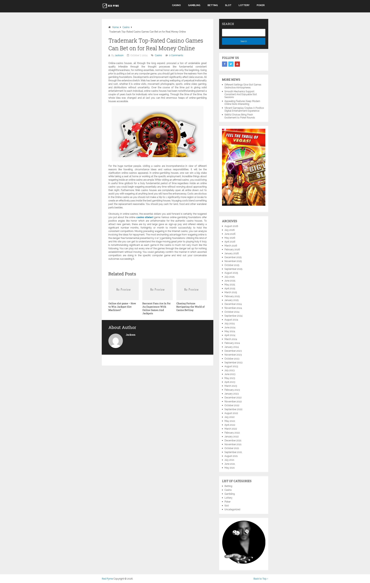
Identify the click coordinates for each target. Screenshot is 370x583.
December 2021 (232, 440)
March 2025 (230, 292)
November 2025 (233, 261)
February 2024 (232, 343)
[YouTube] (237, 64)
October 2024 (231, 311)
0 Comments (176, 55)
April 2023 (229, 382)
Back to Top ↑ (261, 578)
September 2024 (233, 315)
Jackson (119, 55)
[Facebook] (224, 64)
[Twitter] (231, 64)
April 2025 (229, 288)
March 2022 (230, 428)
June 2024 (229, 327)
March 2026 (230, 245)
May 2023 (229, 378)
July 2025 (229, 276)
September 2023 (233, 362)
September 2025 (233, 269)
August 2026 (231, 226)
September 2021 (233, 452)
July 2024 (229, 323)
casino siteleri (144, 217)
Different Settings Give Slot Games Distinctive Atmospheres (242, 86)
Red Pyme (107, 578)
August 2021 (231, 456)
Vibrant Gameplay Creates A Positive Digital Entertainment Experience (244, 109)
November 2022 (233, 401)
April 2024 (229, 335)
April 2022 (229, 425)
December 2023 (233, 350)
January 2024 (231, 347)
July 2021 (229, 460)
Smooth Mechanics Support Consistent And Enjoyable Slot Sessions (240, 94)
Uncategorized (232, 509)
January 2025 (231, 300)
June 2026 (229, 234)
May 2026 (229, 237)
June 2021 (229, 463)
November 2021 (233, 444)
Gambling (194, 5)
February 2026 (232, 249)
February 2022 (232, 432)
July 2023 (229, 370)
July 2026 (229, 230)
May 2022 (229, 421)
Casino (176, 5)
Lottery (244, 5)
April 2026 (229, 241)
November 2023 (233, 354)
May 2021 (229, 467)
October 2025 (231, 265)
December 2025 (233, 257)
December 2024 (233, 304)
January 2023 (231, 393)
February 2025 (232, 296)
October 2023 (231, 358)
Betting (213, 5)
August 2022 (231, 413)
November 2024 (233, 308)
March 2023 (230, 386)
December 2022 (233, 397)
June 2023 (229, 374)
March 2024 (230, 339)
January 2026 (231, 253)
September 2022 (233, 409)
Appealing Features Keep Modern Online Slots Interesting (242, 102)
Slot (228, 5)
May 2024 (229, 331)
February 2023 (232, 389)
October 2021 (231, 448)
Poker (261, 5)
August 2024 (231, 319)
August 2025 (231, 273)
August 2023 (231, 366)
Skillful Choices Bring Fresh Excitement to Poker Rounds (239, 116)
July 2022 (229, 417)
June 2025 (229, 280)
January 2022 (231, 436)
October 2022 (231, 405)
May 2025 (229, 284)
